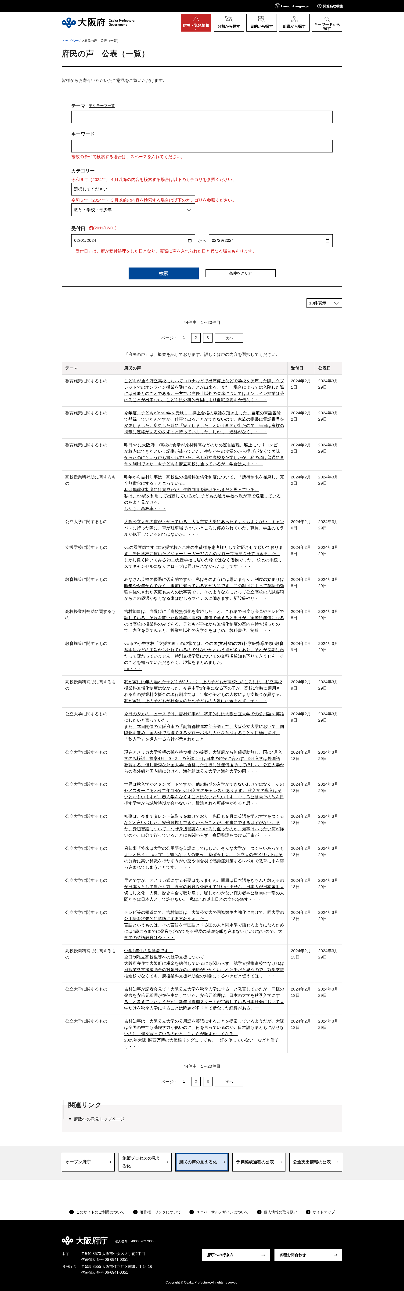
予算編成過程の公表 (255, 1162)
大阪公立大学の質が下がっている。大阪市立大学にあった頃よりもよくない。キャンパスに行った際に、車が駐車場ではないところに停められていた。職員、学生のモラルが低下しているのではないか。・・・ (204, 528)
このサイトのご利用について (100, 1212)
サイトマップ (324, 1212)
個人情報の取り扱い (280, 1212)
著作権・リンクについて (160, 1212)
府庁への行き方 (220, 1255)
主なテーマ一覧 (102, 105)
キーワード (83, 134)
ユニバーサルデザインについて (222, 1212)
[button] (291, 5)
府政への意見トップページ (99, 1119)
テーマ (78, 105)
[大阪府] (98, 23)
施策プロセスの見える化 (141, 1162)
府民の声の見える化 (198, 1162)
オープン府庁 (78, 1162)
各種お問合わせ (293, 1255)
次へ (229, 338)
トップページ (71, 41)
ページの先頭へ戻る (345, 1237)
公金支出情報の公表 (312, 1162)
